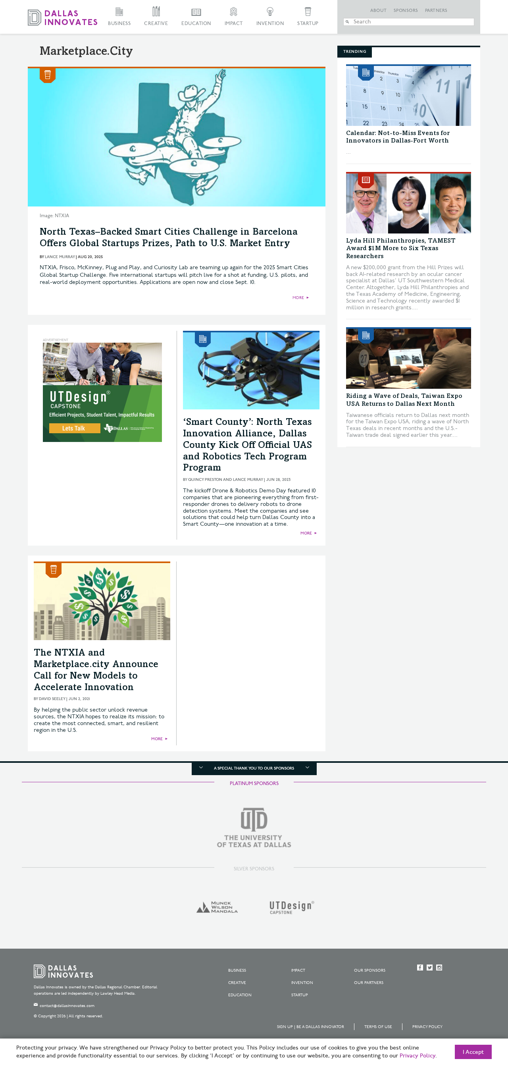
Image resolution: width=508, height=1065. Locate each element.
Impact (234, 24)
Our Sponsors (369, 970)
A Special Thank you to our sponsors (254, 768)
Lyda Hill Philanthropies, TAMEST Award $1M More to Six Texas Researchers (401, 248)
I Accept (473, 1052)
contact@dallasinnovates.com (67, 1005)
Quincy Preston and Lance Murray (225, 479)
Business (119, 24)
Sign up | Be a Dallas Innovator (310, 1026)
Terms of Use (378, 1026)
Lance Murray (60, 257)
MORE (298, 297)
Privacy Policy (427, 1026)
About (378, 11)
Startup (308, 24)
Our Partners (368, 982)
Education (196, 24)
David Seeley (52, 698)
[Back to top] (477, 1014)
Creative (156, 24)
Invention (270, 24)
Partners (436, 11)
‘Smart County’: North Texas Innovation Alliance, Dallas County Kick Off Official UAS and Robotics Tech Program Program (247, 445)
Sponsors (406, 11)
